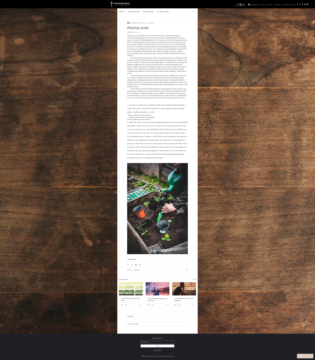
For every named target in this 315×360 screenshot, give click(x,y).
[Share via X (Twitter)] (132, 265)
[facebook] (300, 4)
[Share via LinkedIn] (136, 265)
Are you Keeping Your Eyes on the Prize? (157, 299)
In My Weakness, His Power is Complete (184, 299)
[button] (194, 11)
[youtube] (307, 4)
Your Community (148, 11)
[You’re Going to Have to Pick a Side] (131, 288)
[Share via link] (140, 265)
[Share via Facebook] (128, 265)
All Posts (122, 11)
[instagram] (302, 4)
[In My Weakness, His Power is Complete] (184, 288)
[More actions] (187, 23)
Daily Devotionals (133, 11)
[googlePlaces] (297, 4)
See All (194, 279)
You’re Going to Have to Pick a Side (130, 299)
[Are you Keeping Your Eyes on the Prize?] (157, 288)
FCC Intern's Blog (163, 11)
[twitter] (305, 4)
